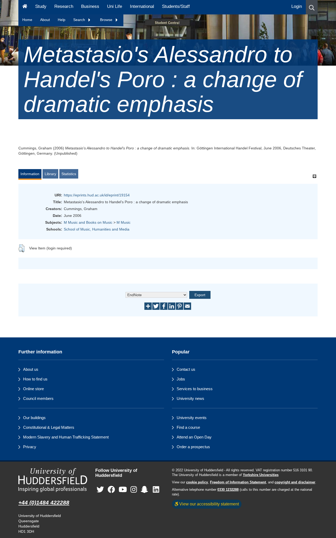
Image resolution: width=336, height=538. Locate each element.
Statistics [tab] (68, 174)
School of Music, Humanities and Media (96, 229)
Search (79, 20)
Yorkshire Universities (261, 475)
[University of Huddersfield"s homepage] (52, 480)
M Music (123, 222)
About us (30, 369)
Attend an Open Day (194, 437)
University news (190, 398)
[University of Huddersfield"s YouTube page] (123, 489)
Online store (33, 388)
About (45, 20)
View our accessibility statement (208, 504)
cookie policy (197, 482)
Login (296, 6)
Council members (38, 398)
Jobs (181, 379)
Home (27, 20)
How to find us (35, 379)
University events (192, 417)
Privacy (29, 447)
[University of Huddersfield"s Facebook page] (111, 489)
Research (63, 6)
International (142, 6)
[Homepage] (24, 7)
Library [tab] (50, 174)
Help (61, 20)
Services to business (195, 388)
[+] (314, 176)
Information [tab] (29, 174)
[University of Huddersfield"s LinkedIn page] (156, 489)
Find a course (188, 427)
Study (40, 6)
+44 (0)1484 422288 (43, 502)
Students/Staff (176, 6)
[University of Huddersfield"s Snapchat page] (145, 489)
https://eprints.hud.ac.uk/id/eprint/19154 (97, 195)
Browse (106, 20)
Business (90, 6)
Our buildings (34, 417)
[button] (312, 7)
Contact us (186, 369)
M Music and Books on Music (88, 222)
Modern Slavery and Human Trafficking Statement (66, 437)
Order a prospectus (193, 447)
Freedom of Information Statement (238, 482)
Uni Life (114, 6)
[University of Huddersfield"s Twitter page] (100, 489)
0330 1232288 (228, 490)
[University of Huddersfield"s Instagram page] (133, 489)
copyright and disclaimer (295, 482)
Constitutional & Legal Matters (48, 427)
